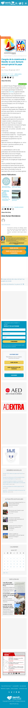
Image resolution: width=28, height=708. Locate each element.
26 (14, 566)
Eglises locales (5, 37)
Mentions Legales (5, 688)
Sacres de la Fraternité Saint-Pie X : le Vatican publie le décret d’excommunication (17, 504)
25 (10, 566)
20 (17, 564)
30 (4, 569)
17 (7, 564)
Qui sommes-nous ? (6, 686)
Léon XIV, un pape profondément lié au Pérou (8, 584)
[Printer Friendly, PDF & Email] (23, 84)
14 (20, 561)
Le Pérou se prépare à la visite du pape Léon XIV (13, 486)
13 (17, 561)
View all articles (5, 224)
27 (17, 566)
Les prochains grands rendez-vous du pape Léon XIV (8, 595)
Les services (23, 686)
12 (14, 561)
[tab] (8, 654)
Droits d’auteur (14, 688)
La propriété (15, 686)
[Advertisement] (14, 21)
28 (20, 566)
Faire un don (14, 248)
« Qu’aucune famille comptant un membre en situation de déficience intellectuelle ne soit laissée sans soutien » (14, 483)
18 (10, 564)
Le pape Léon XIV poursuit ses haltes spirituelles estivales (8, 606)
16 (4, 564)
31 (7, 569)
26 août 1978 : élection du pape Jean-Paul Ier (13, 473)
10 (7, 561)
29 (23, 566)
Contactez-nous (23, 688)
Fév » (7, 572)
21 (20, 564)
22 (23, 564)
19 (14, 564)
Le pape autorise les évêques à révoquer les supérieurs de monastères (15, 527)
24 (7, 566)
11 (10, 561)
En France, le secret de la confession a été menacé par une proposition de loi (16, 519)
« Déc (4, 572)
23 (4, 566)
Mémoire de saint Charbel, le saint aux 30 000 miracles (16, 511)
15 (23, 561)
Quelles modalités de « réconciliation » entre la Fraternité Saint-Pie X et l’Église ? (16, 535)
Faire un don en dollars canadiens (14, 252)
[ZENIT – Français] (8, 3)
